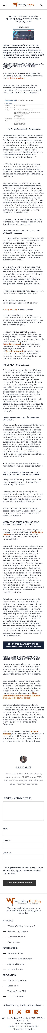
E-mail (6, 840)
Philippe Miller (23, 767)
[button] (4, 5)
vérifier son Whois (15, 78)
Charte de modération (23, 1029)
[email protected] (10, 309)
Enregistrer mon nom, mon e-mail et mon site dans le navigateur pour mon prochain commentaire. (23, 870)
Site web (7, 852)
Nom (6, 828)
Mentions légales (22, 1023)
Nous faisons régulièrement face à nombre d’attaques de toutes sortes (21, 695)
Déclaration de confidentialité (22, 1026)
